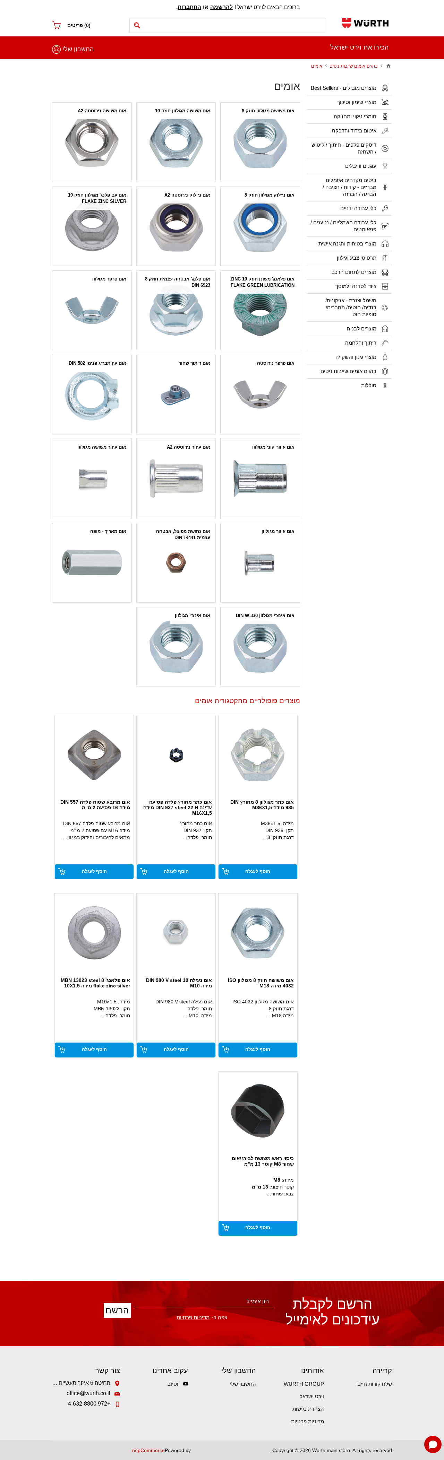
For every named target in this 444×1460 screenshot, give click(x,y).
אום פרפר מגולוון (109, 279)
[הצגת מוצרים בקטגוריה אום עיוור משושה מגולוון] (91, 478)
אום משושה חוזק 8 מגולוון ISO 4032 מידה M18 (261, 982)
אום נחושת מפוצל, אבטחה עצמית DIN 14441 (183, 534)
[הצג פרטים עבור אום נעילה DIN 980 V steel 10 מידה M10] (176, 932)
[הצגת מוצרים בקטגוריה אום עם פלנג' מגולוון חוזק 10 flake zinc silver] (91, 226)
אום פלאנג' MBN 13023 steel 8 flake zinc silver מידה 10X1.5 (95, 982)
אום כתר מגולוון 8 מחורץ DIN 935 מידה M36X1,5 (262, 804)
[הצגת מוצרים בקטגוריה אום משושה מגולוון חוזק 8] (260, 142)
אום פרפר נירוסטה (275, 363)
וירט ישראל (312, 1396)
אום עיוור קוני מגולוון (273, 447)
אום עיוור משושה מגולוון (101, 447)
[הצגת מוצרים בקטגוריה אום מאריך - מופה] (91, 562)
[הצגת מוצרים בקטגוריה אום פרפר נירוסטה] (260, 394)
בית (388, 65)
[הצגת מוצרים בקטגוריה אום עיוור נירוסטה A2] (176, 478)
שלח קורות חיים (374, 1384)
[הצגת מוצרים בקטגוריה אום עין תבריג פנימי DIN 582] (91, 394)
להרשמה (221, 7)
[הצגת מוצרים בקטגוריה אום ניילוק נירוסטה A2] (176, 226)
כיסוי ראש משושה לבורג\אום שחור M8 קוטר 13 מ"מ (263, 1161)
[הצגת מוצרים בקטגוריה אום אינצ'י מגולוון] (176, 646)
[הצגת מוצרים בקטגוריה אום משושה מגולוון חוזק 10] (176, 142)
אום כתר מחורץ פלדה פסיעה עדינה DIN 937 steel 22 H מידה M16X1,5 (177, 807)
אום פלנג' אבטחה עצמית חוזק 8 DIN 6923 (177, 282)
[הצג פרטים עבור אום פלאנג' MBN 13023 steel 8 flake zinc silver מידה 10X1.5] (94, 932)
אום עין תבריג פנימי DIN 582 (97, 363)
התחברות (189, 7)
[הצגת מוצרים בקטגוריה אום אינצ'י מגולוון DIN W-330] (260, 646)
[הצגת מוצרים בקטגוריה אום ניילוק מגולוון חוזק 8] (260, 226)
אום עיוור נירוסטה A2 (188, 447)
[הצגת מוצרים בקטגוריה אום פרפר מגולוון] (91, 310)
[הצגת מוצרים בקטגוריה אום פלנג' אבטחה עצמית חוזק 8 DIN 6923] (176, 310)
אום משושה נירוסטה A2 (102, 110)
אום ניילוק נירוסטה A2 (187, 195)
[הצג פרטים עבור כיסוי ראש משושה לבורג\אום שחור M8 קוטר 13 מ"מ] (258, 1111)
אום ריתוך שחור (194, 363)
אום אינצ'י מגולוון (192, 615)
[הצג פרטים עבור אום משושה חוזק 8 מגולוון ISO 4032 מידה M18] (258, 932)
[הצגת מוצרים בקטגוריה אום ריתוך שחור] (176, 394)
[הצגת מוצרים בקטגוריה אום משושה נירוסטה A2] (91, 142)
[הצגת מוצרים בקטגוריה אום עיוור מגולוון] (260, 562)
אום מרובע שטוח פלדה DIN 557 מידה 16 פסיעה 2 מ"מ (95, 804)
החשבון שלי (78, 49)
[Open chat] (433, 1444)
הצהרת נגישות (308, 1409)
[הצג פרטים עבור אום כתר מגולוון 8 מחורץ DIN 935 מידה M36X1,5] (258, 754)
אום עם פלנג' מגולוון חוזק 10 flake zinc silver (97, 198)
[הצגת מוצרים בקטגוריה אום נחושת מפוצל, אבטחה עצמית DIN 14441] (176, 562)
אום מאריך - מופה (108, 531)
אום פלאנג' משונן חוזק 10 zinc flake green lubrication (262, 282)
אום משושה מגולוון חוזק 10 (182, 110)
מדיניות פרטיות (307, 1421)
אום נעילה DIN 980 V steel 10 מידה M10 (179, 982)
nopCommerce (148, 1450)
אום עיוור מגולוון (278, 531)
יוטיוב (174, 1384)
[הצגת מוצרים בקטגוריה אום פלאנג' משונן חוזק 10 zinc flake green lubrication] (260, 310)
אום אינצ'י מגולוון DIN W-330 (265, 615)
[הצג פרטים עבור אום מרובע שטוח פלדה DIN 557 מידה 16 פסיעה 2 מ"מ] (94, 754)
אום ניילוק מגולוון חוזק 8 (269, 195)
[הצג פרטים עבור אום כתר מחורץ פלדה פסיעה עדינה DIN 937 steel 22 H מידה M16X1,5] (176, 754)
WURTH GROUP (304, 1384)
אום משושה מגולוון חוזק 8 (268, 110)
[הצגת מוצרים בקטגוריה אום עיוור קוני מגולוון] (260, 478)
